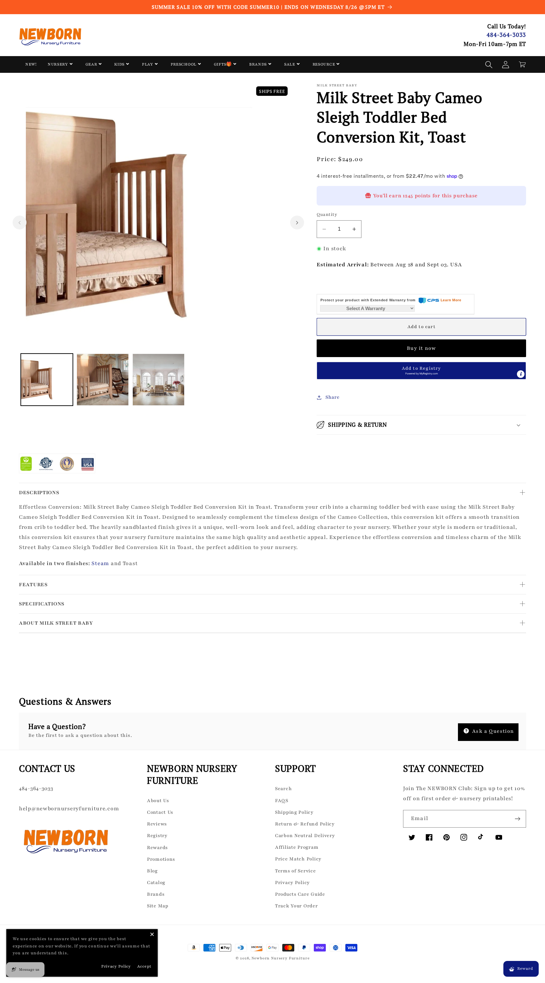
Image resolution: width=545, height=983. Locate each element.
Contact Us (160, 812)
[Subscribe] (517, 819)
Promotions (161, 859)
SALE (289, 64)
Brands (155, 894)
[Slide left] (19, 222)
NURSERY (58, 64)
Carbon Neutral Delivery (305, 835)
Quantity (327, 214)
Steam (100, 563)
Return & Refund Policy (305, 824)
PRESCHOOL (183, 64)
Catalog (156, 882)
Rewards (157, 847)
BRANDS (258, 64)
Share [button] (332, 397)
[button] (489, 64)
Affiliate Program (296, 847)
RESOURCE (324, 64)
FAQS (281, 800)
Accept (144, 966)
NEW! (31, 64)
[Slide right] (297, 222)
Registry (157, 835)
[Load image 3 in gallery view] (158, 380)
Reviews (157, 824)
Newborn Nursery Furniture (280, 958)
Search (283, 788)
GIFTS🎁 (223, 64)
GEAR (91, 64)
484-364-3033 (506, 34)
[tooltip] (520, 374)
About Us (158, 800)
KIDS (119, 64)
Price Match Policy (298, 859)
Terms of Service (295, 871)
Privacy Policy (292, 882)
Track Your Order (296, 906)
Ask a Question (492, 731)
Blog (152, 871)
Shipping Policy (294, 812)
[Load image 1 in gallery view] (47, 380)
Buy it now (421, 348)
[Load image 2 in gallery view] (103, 380)
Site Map (157, 906)
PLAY (147, 64)
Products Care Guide (300, 894)
